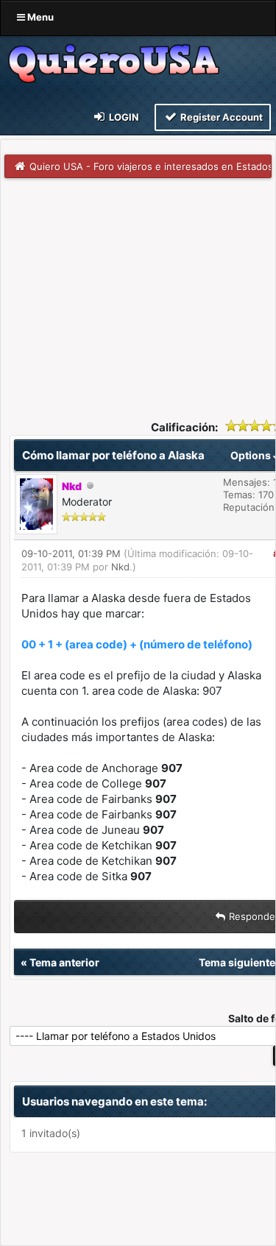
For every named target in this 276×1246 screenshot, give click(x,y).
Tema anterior (64, 962)
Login (123, 117)
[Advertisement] (138, 288)
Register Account (220, 117)
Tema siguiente (237, 962)
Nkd (120, 567)
